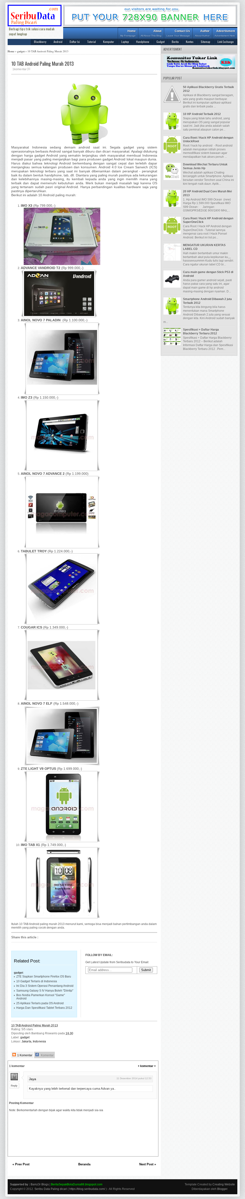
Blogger (222, 1189)
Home (128, 33)
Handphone (142, 42)
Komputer (108, 42)
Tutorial (91, 42)
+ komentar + (147, 1066)
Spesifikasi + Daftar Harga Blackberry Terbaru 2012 (201, 331)
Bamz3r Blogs (40, 1184)
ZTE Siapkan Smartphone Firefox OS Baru (43, 976)
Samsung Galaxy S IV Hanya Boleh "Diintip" (44, 990)
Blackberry (40, 42)
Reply (14, 1085)
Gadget (160, 42)
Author (202, 33)
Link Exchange (225, 42)
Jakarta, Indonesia (34, 1041)
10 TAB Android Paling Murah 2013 (34, 1025)
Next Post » (147, 1164)
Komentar (47, 1055)
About (151, 33)
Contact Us (178, 33)
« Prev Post (20, 1164)
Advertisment (225, 33)
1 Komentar (24, 1055)
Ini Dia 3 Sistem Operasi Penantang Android (44, 986)
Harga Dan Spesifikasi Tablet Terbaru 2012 (44, 1007)
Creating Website (223, 1184)
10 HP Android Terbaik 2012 (202, 114)
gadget (21, 51)
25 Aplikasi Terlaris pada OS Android (40, 1003)
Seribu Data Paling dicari (50, 1189)
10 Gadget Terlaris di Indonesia (36, 981)
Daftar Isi (75, 42)
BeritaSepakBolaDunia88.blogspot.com (76, 1184)
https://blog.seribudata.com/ (87, 1189)
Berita (175, 42)
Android (58, 42)
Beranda (84, 1164)
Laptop (125, 42)
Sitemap (205, 42)
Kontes (190, 42)
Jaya (32, 1079)
